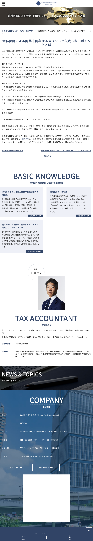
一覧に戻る (46, 155)
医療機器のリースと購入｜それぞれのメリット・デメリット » (66, 150)
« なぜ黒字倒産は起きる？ (12, 150)
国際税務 (25, 138)
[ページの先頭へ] (89, 530)
